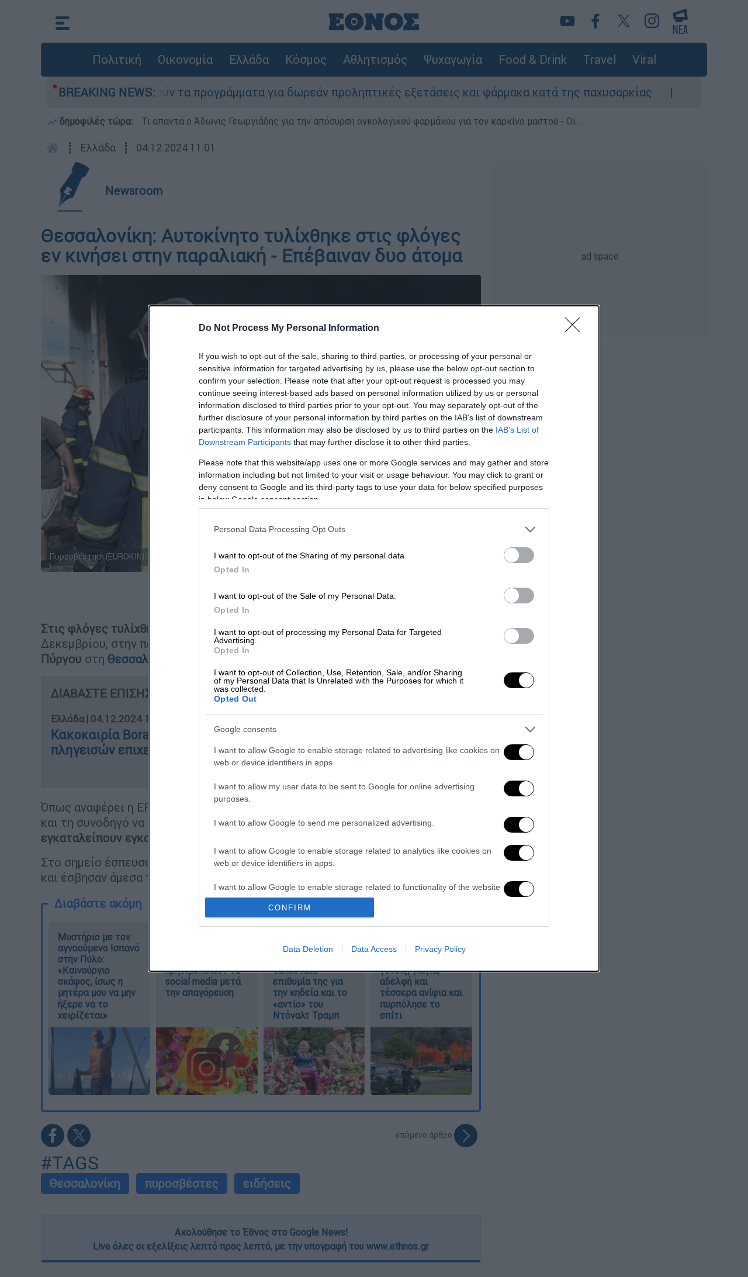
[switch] (519, 555)
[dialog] (374, 638)
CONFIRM (289, 907)
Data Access (374, 949)
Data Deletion (308, 949)
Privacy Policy (440, 949)
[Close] (576, 328)
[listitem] (374, 529)
